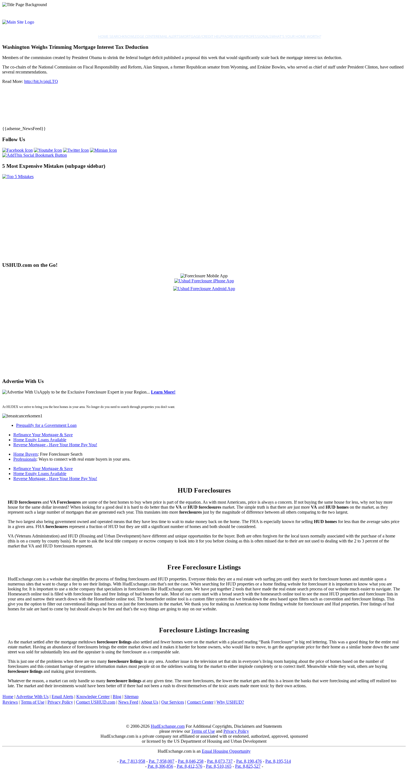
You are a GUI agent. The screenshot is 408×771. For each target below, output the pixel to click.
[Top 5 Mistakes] (18, 176)
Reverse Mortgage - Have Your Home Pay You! (55, 444)
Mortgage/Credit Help (202, 36)
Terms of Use (32, 702)
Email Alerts (169, 36)
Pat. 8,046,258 (190, 761)
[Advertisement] (168, 218)
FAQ (226, 36)
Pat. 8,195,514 (278, 761)
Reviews (236, 36)
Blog (117, 696)
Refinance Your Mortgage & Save (43, 434)
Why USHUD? (230, 702)
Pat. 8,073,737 (220, 761)
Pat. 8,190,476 (249, 761)
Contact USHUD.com (95, 702)
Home (7, 696)
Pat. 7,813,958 (132, 761)
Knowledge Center (140, 36)
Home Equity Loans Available (39, 439)
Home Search (110, 36)
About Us (149, 702)
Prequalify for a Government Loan (46, 425)
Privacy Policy (60, 702)
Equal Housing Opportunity (226, 751)
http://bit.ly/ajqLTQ (41, 81)
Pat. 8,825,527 (248, 766)
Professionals (257, 36)
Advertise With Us (32, 696)
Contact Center (200, 702)
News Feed (128, 702)
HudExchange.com (168, 726)
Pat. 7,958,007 (161, 761)
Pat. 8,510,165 (218, 766)
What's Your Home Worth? (296, 36)
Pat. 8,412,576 (189, 766)
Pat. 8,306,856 (160, 766)
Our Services (172, 702)
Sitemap (131, 696)
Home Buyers (25, 454)
